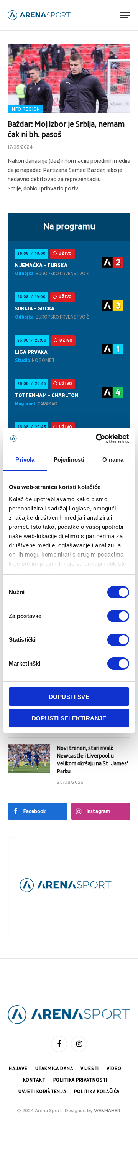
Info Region (25, 109)
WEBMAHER (107, 1111)
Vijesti (89, 1069)
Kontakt (34, 1080)
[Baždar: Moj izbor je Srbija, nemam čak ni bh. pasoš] (69, 78)
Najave (18, 1069)
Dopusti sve (69, 697)
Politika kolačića (97, 1092)
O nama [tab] (112, 459)
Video (114, 1069)
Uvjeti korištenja (42, 1092)
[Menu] (125, 15)
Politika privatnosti (80, 1080)
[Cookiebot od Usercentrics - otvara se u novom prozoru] (97, 439)
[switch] (118, 616)
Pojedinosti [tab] (69, 459)
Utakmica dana (54, 1069)
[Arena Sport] (39, 15)
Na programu (69, 226)
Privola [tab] (24, 459)
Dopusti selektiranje (69, 718)
